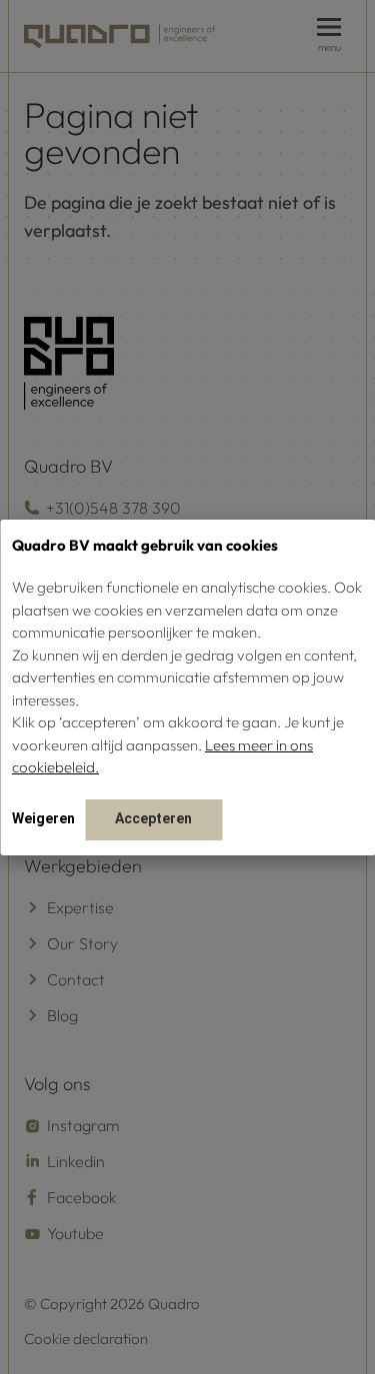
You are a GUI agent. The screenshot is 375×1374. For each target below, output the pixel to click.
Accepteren (153, 818)
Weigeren (43, 818)
